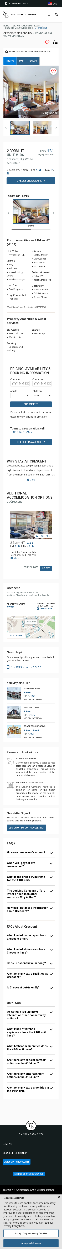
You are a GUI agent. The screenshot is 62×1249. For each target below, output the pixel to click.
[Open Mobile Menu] (49, 15)
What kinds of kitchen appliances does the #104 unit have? (26, 1032)
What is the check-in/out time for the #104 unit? (26, 878)
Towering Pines (32, 688)
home (6, 26)
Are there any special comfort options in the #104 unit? (26, 1061)
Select (46, 568)
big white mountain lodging (19, 28)
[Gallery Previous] (6, 128)
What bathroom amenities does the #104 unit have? (27, 1047)
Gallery (45, 536)
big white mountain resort (27, 26)
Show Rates (31, 404)
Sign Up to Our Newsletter (27, 827)
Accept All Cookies (31, 1243)
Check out (38, 379)
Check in (15, 379)
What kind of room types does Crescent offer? (26, 937)
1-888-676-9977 (21, 432)
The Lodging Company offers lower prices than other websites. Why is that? (26, 894)
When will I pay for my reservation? (21, 864)
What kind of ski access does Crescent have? (26, 951)
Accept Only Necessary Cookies (31, 1233)
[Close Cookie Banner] (59, 1197)
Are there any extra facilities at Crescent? (27, 975)
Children (37, 391)
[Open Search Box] (57, 15)
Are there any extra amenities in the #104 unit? (28, 1089)
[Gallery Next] (56, 128)
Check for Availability (31, 180)
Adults (13, 391)
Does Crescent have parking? (26, 963)
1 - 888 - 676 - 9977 (31, 1134)
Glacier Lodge (31, 707)
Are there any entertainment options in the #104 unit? (25, 1075)
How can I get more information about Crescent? (27, 909)
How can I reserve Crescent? (26, 852)
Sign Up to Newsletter (17, 1162)
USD (54, 4)
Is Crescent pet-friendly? (23, 987)
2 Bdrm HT (17, 542)
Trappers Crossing (34, 726)
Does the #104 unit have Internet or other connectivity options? (26, 1015)
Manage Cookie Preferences (28, 1174)
